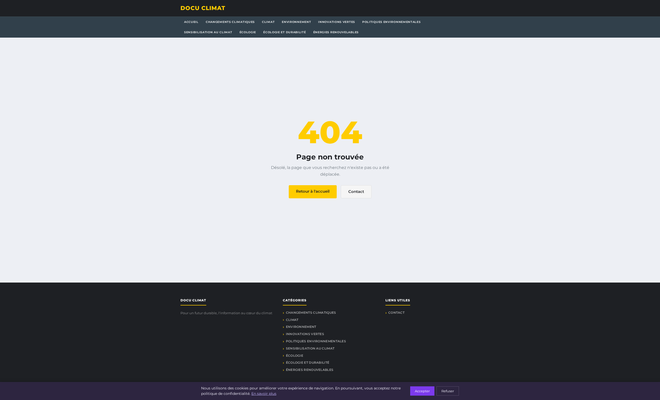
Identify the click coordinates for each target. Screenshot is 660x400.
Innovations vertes (336, 22)
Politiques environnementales (391, 22)
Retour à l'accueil (312, 191)
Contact (356, 191)
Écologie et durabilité (284, 32)
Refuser (447, 391)
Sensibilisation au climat (208, 32)
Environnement (296, 22)
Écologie (248, 32)
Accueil (191, 22)
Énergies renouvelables (336, 32)
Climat (268, 22)
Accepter (422, 391)
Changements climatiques (230, 22)
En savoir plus (263, 393)
